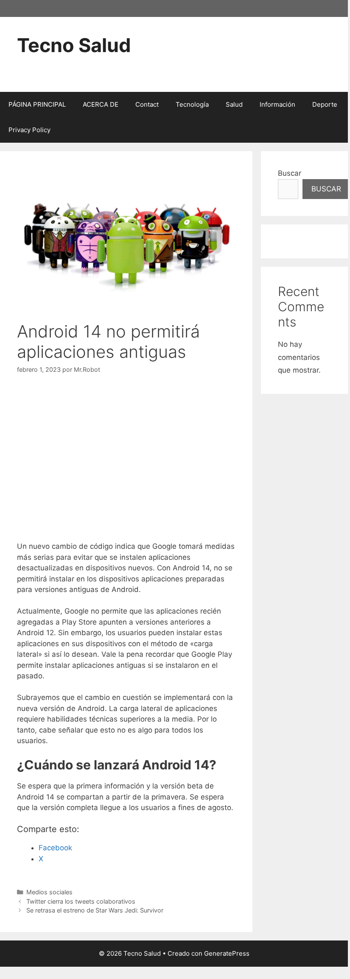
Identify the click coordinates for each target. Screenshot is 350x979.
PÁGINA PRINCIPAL (37, 104)
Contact (147, 104)
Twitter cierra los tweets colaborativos (80, 901)
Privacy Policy (29, 130)
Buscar (289, 173)
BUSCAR (326, 189)
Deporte (324, 104)
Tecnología (192, 104)
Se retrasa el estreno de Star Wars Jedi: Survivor (94, 910)
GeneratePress (226, 953)
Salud (234, 104)
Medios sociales (49, 892)
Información (277, 104)
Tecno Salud (74, 45)
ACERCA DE (100, 104)
